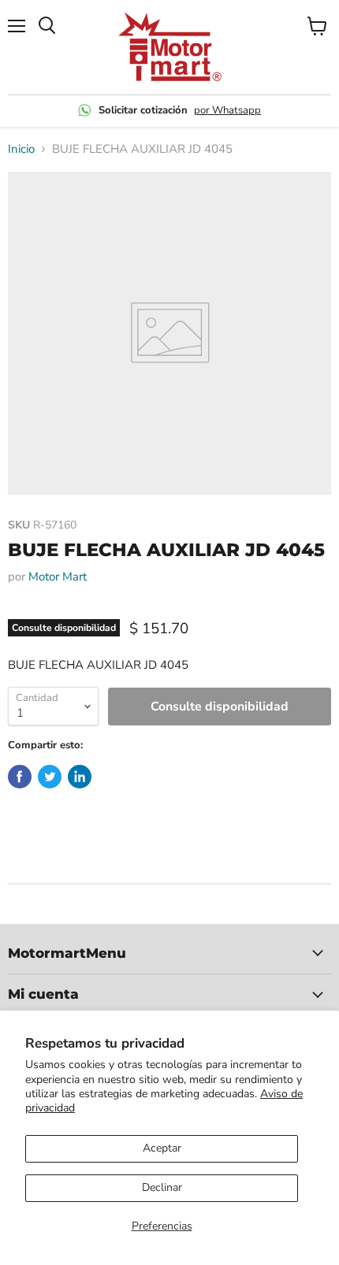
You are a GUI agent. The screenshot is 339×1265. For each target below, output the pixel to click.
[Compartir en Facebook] (20, 776)
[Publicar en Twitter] (49, 776)
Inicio (21, 149)
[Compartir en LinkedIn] (79, 776)
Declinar (162, 1187)
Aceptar (162, 1148)
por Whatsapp (227, 110)
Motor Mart (57, 576)
